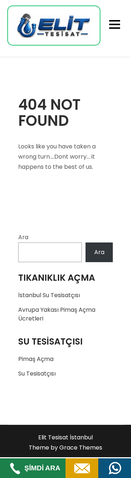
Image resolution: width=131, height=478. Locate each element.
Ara (23, 237)
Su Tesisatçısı (37, 373)
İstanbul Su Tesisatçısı (49, 295)
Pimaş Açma (35, 359)
